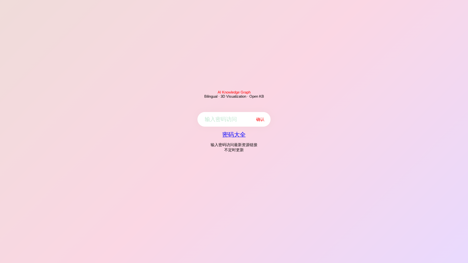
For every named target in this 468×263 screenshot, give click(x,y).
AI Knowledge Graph (234, 92)
